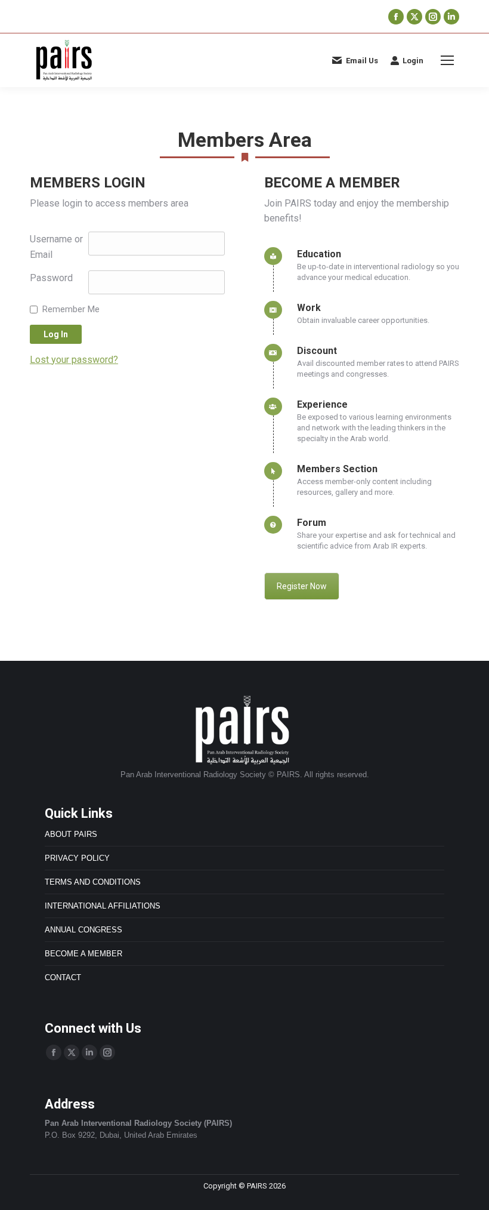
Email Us (362, 60)
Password (51, 278)
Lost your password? (74, 359)
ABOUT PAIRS (71, 834)
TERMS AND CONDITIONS (93, 882)
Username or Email (56, 246)
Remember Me (71, 309)
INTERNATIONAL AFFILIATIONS (102, 905)
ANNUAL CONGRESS (83, 929)
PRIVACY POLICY (77, 858)
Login (413, 60)
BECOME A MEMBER (83, 953)
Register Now (302, 586)
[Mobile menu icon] (447, 60)
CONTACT (63, 977)
